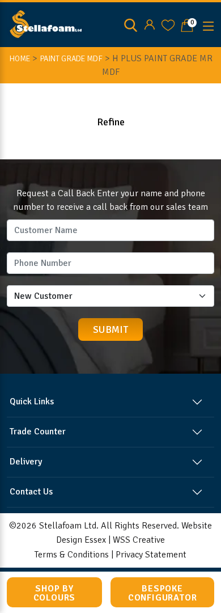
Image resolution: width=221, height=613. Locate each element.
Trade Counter (38, 431)
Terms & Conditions (72, 554)
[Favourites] (168, 25)
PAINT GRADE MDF (71, 59)
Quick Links (32, 401)
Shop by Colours (54, 593)
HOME (19, 59)
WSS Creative (139, 540)
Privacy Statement (151, 554)
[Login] (149, 25)
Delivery (26, 461)
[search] (131, 25)
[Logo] (46, 23)
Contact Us (31, 491)
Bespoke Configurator (162, 593)
